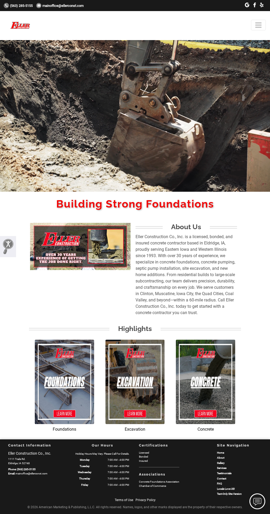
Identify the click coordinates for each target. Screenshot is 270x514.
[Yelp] (261, 5)
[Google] (247, 5)
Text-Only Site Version (229, 494)
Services (221, 468)
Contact (221, 478)
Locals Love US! (226, 489)
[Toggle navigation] (258, 25)
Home (220, 452)
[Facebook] (254, 5)
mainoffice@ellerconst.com (63, 6)
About (220, 457)
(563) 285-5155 (21, 6)
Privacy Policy (146, 500)
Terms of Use (124, 500)
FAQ (219, 483)
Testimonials (224, 473)
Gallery (221, 463)
